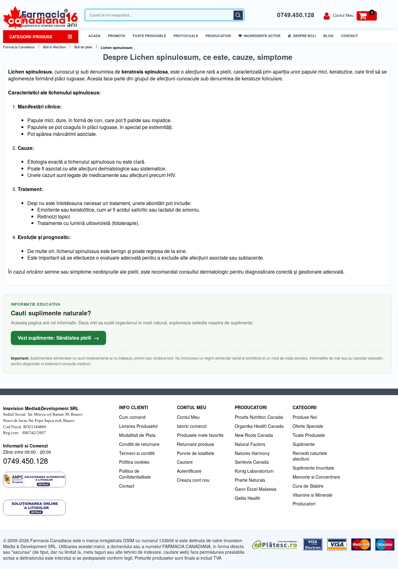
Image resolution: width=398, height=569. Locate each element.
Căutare (238, 15)
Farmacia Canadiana (19, 47)
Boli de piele (83, 47)
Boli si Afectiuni (54, 47)
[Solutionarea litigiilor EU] (58, 507)
